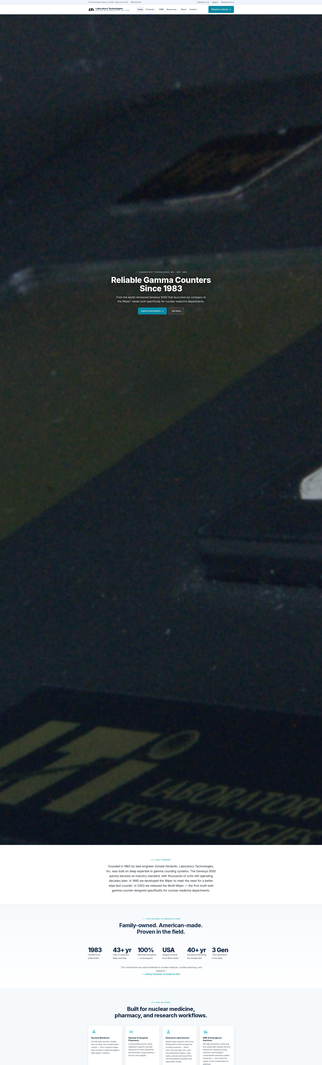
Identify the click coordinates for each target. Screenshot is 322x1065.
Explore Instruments (152, 311)
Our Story (176, 311)
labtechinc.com (203, 2)
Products (151, 9)
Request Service (227, 2)
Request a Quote (221, 9)
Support (215, 2)
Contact (193, 9)
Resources (172, 9)
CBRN (161, 9)
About (183, 9)
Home (140, 9)
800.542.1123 (136, 2)
